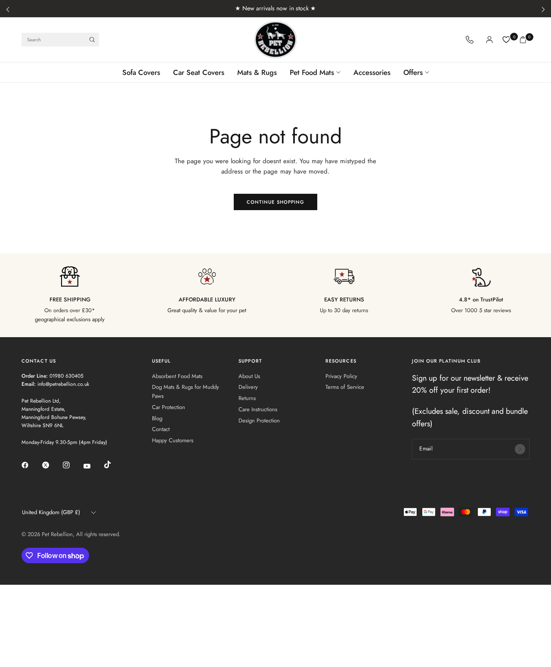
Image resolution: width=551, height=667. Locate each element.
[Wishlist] (506, 40)
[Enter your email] (520, 449)
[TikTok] (113, 464)
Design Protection (259, 420)
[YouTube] (93, 465)
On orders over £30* (69, 310)
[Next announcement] (543, 9)
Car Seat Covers (198, 72)
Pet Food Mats (312, 72)
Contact (161, 429)
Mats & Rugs (257, 72)
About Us (249, 376)
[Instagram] (72, 465)
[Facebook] (31, 465)
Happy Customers (172, 440)
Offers (413, 72)
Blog (157, 418)
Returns (247, 398)
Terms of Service (344, 387)
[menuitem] (144, 72)
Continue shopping (276, 202)
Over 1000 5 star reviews (481, 310)
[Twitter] (51, 465)
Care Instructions (257, 409)
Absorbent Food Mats (177, 376)
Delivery (248, 387)
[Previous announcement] (7, 9)
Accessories (371, 72)
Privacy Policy (341, 376)
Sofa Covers (141, 72)
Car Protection (168, 407)
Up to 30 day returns (344, 310)
